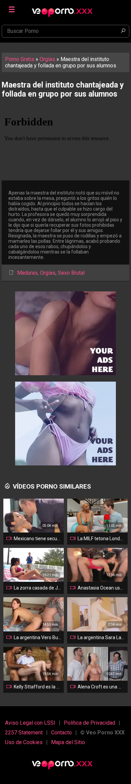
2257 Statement (24, 732)
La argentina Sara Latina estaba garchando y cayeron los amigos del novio (101, 637)
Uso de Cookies (24, 742)
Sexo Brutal (71, 273)
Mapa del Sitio (68, 742)
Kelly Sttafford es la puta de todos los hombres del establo (37, 686)
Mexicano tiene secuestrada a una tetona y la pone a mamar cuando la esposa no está (37, 538)
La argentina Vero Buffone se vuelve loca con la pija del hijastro (37, 637)
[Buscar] (123, 31)
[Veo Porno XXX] (65, 9)
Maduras (27, 273)
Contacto (61, 732)
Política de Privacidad (89, 723)
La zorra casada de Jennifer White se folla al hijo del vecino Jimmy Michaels (37, 588)
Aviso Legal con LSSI (30, 723)
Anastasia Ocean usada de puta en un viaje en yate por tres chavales (101, 588)
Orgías (47, 59)
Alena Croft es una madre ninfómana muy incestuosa (101, 686)
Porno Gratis (19, 59)
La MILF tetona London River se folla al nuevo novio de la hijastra (101, 538)
